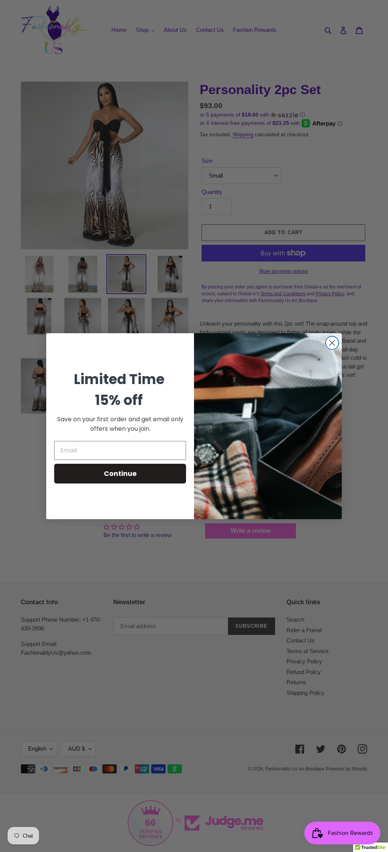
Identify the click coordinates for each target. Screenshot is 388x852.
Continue (120, 473)
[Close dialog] (332, 343)
